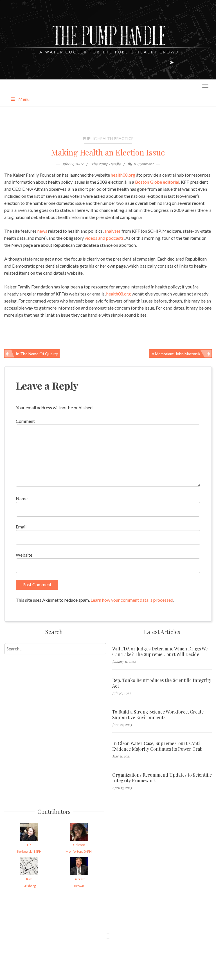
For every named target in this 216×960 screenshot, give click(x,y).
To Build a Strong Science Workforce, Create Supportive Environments (158, 714)
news (42, 231)
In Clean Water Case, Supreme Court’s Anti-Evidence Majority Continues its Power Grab (157, 746)
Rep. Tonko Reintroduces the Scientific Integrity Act (161, 683)
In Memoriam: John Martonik (175, 353)
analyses (112, 231)
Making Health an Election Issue (108, 152)
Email (21, 526)
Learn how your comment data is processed (132, 600)
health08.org (123, 174)
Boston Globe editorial (157, 182)
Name (22, 498)
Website (24, 554)
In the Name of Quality (37, 353)
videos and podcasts (104, 238)
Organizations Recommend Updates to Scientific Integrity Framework (162, 777)
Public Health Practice (108, 138)
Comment (25, 421)
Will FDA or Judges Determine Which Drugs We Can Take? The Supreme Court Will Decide (160, 651)
